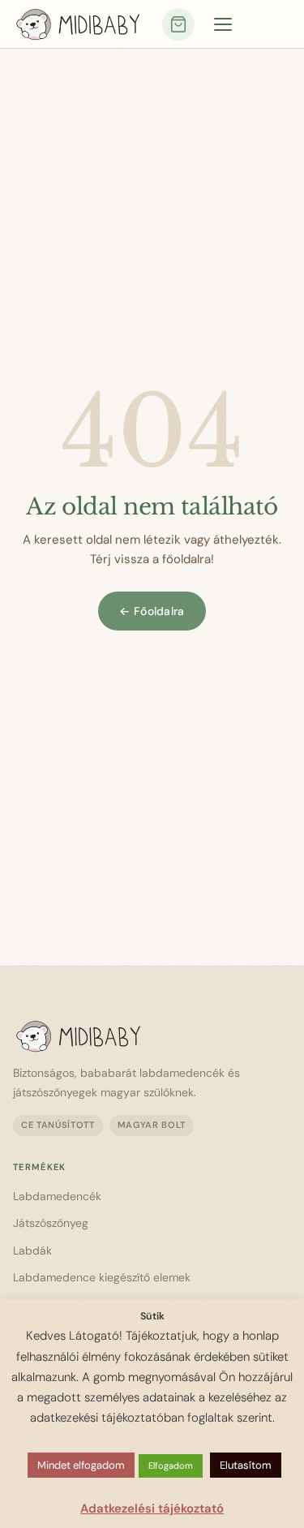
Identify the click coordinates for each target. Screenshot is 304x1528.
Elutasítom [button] (246, 1465)
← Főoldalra (151, 611)
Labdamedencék (57, 1196)
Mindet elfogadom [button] (81, 1465)
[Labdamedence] (144, 1036)
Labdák (32, 1250)
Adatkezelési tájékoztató (152, 1508)
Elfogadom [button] (170, 1465)
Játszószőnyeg (50, 1223)
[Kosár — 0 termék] (178, 24)
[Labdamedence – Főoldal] (78, 24)
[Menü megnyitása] (223, 24)
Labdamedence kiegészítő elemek (102, 1277)
